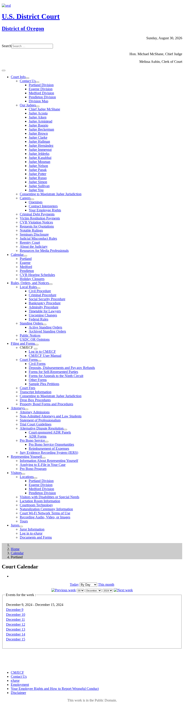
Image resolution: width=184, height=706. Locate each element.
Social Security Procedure (47, 299)
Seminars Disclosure (34, 234)
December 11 (15, 619)
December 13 (15, 629)
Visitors (16, 473)
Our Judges (28, 105)
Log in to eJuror (31, 533)
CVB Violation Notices (36, 222)
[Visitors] (23, 474)
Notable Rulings (31, 230)
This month (106, 584)
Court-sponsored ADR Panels (50, 432)
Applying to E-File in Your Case (43, 465)
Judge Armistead (40, 121)
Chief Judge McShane (44, 109)
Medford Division (41, 93)
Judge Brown (38, 133)
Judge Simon (38, 182)
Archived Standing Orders (47, 331)
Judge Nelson (38, 166)
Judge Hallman (39, 141)
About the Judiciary (34, 246)
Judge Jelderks (39, 154)
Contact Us (28, 81)
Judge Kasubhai (40, 158)
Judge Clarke (38, 137)
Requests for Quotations (37, 226)
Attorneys (18, 408)
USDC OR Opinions (35, 339)
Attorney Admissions (35, 412)
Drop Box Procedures (35, 400)
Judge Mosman (39, 162)
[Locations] (35, 478)
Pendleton (27, 271)
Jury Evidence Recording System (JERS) (49, 452)
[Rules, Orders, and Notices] (51, 284)
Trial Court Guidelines (35, 424)
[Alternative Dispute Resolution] (65, 429)
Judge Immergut (40, 149)
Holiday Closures (32, 279)
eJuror (15, 680)
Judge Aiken (37, 117)
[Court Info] (27, 78)
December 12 (15, 624)
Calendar (17, 255)
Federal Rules (38, 319)
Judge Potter (37, 174)
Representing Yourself (26, 456)
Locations (27, 477)
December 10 (15, 614)
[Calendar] (25, 256)
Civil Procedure (40, 291)
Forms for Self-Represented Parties (53, 372)
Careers (25, 198)
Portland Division (41, 85)
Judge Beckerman (41, 129)
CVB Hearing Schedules (37, 275)
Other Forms (38, 380)
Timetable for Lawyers (45, 311)
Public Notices (30, 335)
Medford (26, 267)
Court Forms (29, 360)
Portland (26, 259)
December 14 (15, 634)
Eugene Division (41, 89)
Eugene (25, 263)
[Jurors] (21, 526)
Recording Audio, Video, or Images (45, 517)
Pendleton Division (42, 97)
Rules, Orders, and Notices (30, 283)
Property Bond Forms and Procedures (46, 404)
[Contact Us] (37, 82)
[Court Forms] (39, 361)
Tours (24, 521)
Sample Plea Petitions (44, 384)
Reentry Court (30, 242)
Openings (35, 202)
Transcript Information (35, 392)
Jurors (15, 525)
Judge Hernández (41, 145)
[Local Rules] (38, 288)
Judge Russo (38, 178)
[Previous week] (63, 590)
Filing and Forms (23, 343)
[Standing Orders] (44, 324)
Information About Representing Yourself (49, 461)
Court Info (18, 77)
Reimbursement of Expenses (49, 448)
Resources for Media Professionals (44, 250)
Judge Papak (38, 170)
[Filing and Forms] (37, 344)
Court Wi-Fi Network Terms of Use (45, 513)
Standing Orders (31, 323)
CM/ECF (17, 672)
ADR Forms (37, 436)
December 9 (14, 610)
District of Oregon (23, 28)
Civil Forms (37, 364)
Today (74, 584)
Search (6, 46)
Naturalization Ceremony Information (46, 509)
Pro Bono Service (32, 440)
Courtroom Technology (36, 505)
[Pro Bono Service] (46, 441)
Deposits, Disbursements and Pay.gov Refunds (62, 368)
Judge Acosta (38, 113)
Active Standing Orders (45, 327)
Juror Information (32, 529)
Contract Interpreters (43, 206)
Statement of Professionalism (40, 420)
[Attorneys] (26, 409)
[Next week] (123, 590)
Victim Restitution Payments (40, 218)
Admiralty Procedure (43, 307)
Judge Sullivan (39, 186)
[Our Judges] (37, 106)
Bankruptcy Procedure (45, 303)
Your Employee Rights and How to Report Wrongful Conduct (55, 689)
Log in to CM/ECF (42, 351)
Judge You (36, 190)
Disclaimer (18, 693)
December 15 (15, 639)
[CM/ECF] (35, 348)
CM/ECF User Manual (45, 355)
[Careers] (32, 199)
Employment (20, 684)
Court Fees (27, 388)
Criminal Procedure (42, 295)
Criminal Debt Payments (37, 214)
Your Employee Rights (45, 210)
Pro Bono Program (33, 469)
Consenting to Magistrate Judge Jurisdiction (50, 194)
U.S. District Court (31, 16)
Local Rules (28, 287)
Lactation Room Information (40, 501)
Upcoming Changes (43, 315)
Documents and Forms (36, 537)
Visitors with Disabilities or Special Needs (49, 497)
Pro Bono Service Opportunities (51, 444)
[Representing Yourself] (44, 457)
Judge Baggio (38, 125)
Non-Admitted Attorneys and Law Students (50, 416)
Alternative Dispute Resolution (42, 428)
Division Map (38, 101)
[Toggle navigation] (3, 70)
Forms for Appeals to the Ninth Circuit (56, 376)
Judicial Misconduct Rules (38, 238)
